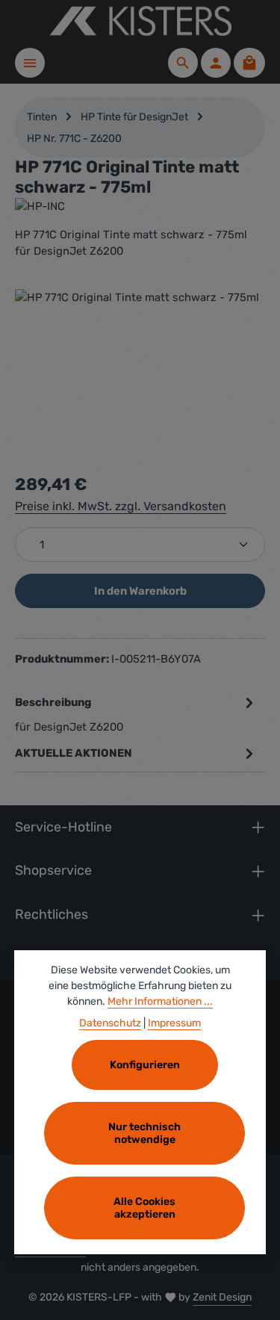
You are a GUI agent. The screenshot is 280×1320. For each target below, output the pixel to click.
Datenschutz (110, 1023)
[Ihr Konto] (216, 63)
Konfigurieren (145, 1065)
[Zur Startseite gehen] (140, 21)
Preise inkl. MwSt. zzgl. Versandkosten (120, 506)
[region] (140, 373)
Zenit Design (222, 1297)
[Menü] (30, 63)
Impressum (174, 1023)
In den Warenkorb (140, 591)
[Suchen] (183, 63)
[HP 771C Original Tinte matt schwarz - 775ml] (140, 373)
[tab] (136, 713)
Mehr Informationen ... (160, 1001)
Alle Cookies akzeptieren (144, 1208)
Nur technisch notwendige (144, 1133)
